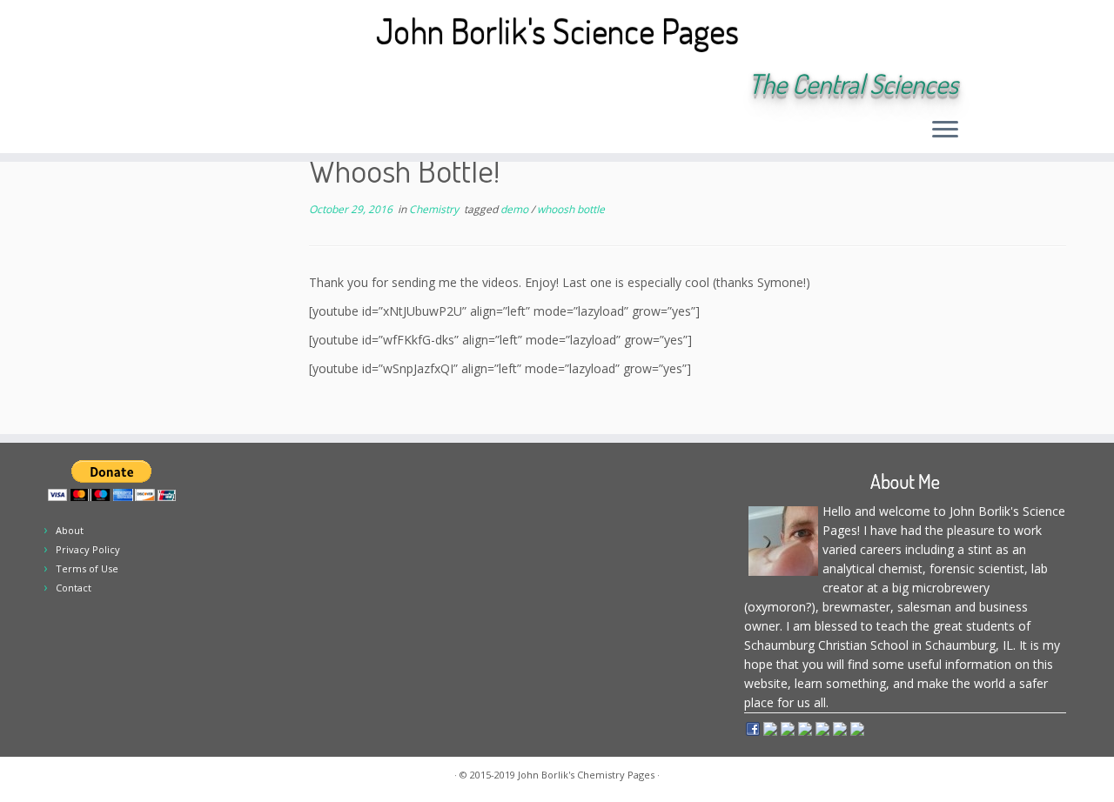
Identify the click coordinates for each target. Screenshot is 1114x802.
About (70, 530)
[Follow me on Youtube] (289, 85)
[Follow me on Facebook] (242, 85)
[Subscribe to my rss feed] (172, 85)
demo (515, 209)
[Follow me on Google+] (266, 85)
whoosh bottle (571, 209)
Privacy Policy (88, 549)
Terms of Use (87, 568)
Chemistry (435, 209)
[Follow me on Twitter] (219, 85)
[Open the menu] (945, 130)
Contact (73, 587)
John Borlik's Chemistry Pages (586, 774)
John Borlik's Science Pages (557, 30)
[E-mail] (195, 85)
